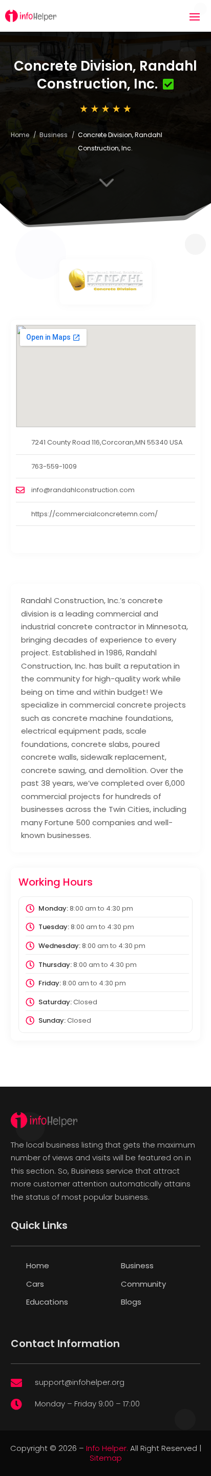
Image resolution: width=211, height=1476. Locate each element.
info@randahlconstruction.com (83, 490)
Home (20, 134)
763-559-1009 (54, 466)
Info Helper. (107, 1448)
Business (53, 134)
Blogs (131, 1301)
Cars (35, 1284)
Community (143, 1284)
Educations (47, 1301)
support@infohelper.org (79, 1382)
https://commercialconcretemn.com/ (94, 514)
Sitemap (106, 1457)
